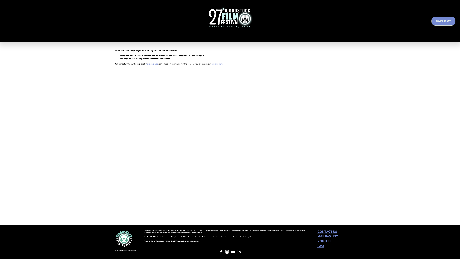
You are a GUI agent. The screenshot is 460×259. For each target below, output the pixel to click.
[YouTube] (233, 252)
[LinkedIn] (239, 252)
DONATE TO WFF (443, 21)
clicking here (152, 63)
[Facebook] (221, 252)
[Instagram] (227, 252)
